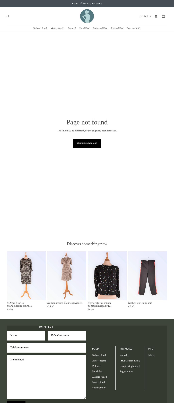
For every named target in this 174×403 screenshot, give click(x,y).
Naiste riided (99, 355)
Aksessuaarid (99, 361)
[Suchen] (8, 16)
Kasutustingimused (130, 366)
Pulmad (96, 366)
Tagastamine (126, 371)
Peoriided (97, 371)
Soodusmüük (99, 388)
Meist (151, 355)
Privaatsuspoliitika (130, 361)
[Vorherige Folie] (10, 275)
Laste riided (98, 382)
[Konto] (156, 16)
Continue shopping (87, 143)
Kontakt (124, 355)
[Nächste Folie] (42, 275)
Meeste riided (99, 377)
